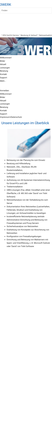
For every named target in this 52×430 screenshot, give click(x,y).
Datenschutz (16, 117)
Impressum (5, 117)
